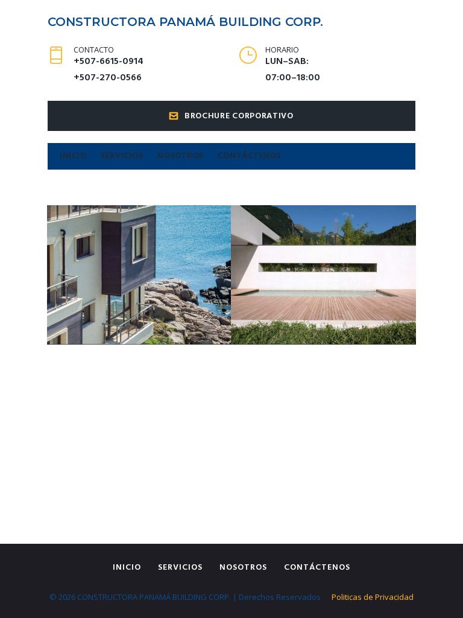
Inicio (73, 156)
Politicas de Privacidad (373, 596)
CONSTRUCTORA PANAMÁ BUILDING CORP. (185, 21)
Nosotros (180, 156)
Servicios (122, 156)
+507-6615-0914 (108, 61)
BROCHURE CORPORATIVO (239, 116)
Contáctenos (249, 156)
